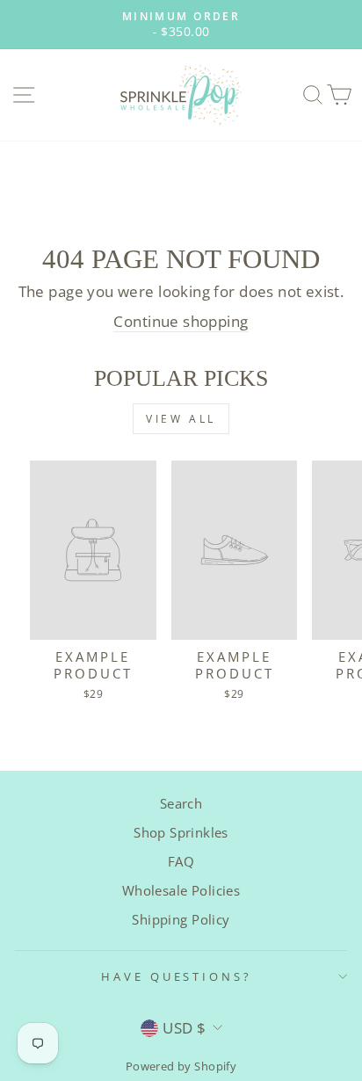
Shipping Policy (180, 919)
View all (181, 418)
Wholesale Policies (181, 890)
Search (181, 803)
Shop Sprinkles (181, 832)
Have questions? (177, 976)
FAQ (181, 861)
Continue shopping (180, 321)
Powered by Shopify (181, 1066)
